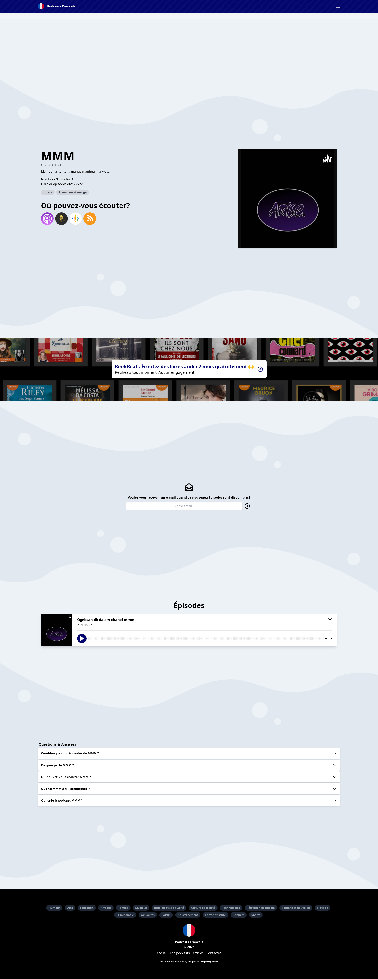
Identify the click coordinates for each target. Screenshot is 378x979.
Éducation (87, 908)
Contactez (213, 953)
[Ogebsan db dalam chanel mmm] (56, 630)
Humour (54, 908)
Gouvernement (188, 915)
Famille (123, 908)
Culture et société (203, 908)
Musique (141, 908)
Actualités (148, 915)
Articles (198, 953)
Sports (255, 915)
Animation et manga (72, 192)
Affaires (106, 908)
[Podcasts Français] (189, 930)
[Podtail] (61, 219)
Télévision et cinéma (261, 908)
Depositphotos (209, 961)
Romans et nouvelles (296, 908)
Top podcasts (180, 953)
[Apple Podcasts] (47, 219)
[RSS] (90, 219)
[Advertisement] (189, 46)
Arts (70, 908)
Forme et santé (215, 915)
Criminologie (125, 915)
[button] (337, 6)
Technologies (231, 908)
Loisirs (47, 192)
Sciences (238, 915)
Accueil (162, 953)
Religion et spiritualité (169, 908)
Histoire (322, 908)
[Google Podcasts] (76, 219)
